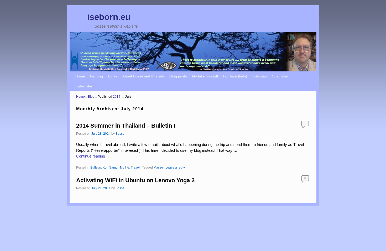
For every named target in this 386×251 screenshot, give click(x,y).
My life (124, 167)
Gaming (96, 76)
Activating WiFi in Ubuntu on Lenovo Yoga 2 (135, 180)
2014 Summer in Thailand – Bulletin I (125, 125)
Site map (259, 76)
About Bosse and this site (143, 76)
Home (80, 76)
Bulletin (95, 167)
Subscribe (83, 86)
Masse (158, 167)
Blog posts (178, 76)
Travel (135, 167)
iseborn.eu (109, 17)
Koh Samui (110, 167)
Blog (91, 96)
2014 (116, 96)
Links (112, 76)
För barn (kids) (235, 76)
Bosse (120, 133)
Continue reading (93, 156)
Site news (280, 76)
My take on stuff (205, 76)
